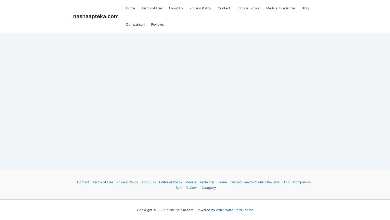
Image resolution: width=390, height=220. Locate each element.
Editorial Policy (248, 8)
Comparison (135, 24)
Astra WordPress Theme (234, 210)
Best (179, 188)
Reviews (157, 24)
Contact (224, 8)
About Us (176, 8)
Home (130, 8)
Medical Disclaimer (280, 8)
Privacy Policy (200, 8)
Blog (305, 8)
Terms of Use (152, 8)
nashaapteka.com (96, 16)
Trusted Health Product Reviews (255, 182)
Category (209, 188)
